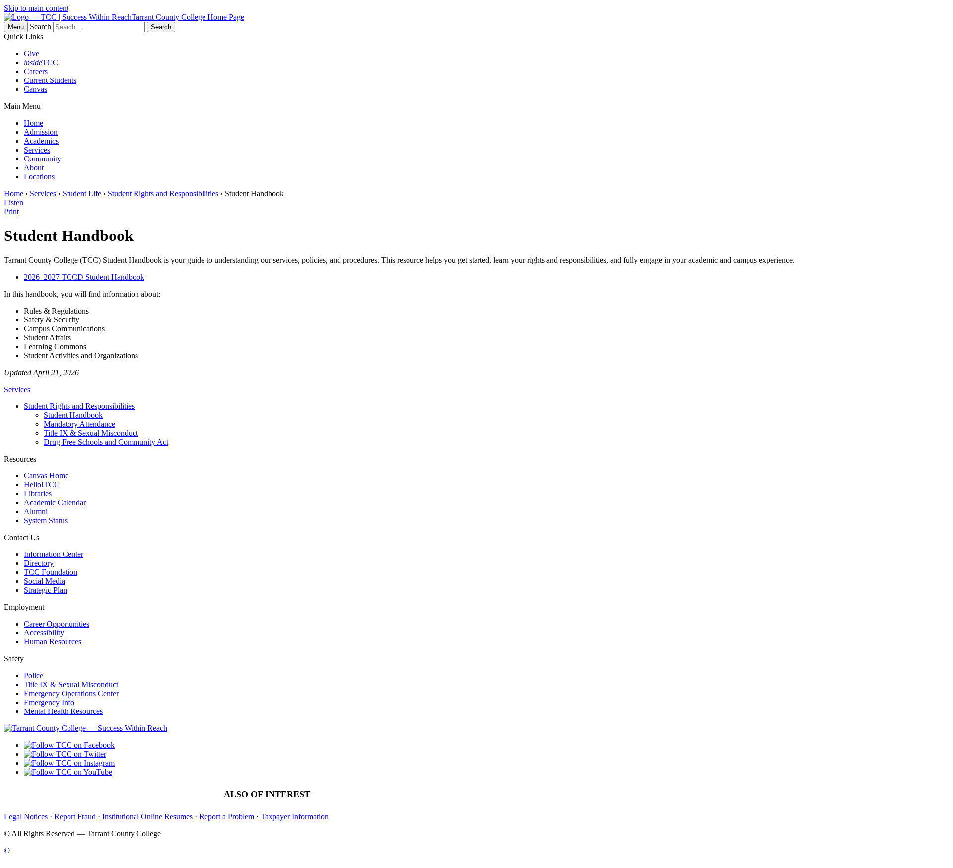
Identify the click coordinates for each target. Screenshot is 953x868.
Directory (39, 563)
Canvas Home (46, 476)
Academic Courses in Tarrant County (518, 794)
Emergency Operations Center (71, 693)
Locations (39, 176)
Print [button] (11, 211)
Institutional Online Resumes (147, 816)
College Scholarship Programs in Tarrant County (663, 794)
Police (33, 675)
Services (37, 150)
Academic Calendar (55, 502)
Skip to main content (36, 8)
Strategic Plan (45, 590)
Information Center (53, 554)
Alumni (36, 511)
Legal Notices (26, 816)
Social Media (44, 581)
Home (33, 123)
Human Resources (52, 641)
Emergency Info (49, 702)
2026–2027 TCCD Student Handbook (84, 277)
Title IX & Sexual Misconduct (91, 433)
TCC (41, 62)
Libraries (38, 493)
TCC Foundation (50, 572)
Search (40, 26)
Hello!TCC (42, 484)
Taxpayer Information (295, 816)
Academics (41, 141)
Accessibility (44, 633)
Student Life (82, 193)
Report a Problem (226, 816)
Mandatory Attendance (79, 424)
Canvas (35, 89)
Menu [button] (16, 27)
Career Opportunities (56, 624)
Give (31, 53)
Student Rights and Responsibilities (163, 193)
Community (42, 159)
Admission (41, 132)
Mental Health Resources (63, 711)
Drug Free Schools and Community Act (106, 442)
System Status (46, 520)
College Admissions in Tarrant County (390, 794)
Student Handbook (73, 415)
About (34, 167)
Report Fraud (75, 816)
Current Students (50, 80)
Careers (36, 71)
